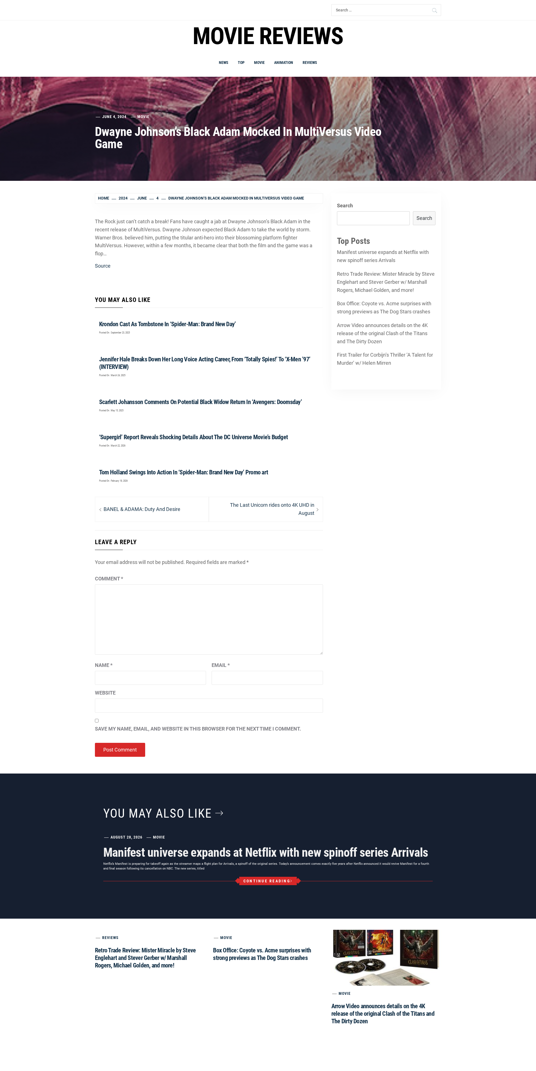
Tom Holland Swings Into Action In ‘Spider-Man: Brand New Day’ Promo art (183, 472)
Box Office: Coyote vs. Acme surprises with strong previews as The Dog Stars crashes (384, 307)
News (223, 62)
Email (221, 665)
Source (103, 266)
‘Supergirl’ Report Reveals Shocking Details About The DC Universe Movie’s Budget (193, 437)
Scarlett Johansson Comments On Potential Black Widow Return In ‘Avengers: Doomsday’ (200, 401)
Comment (109, 579)
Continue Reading (266, 881)
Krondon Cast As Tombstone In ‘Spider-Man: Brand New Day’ (167, 324)
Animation (283, 62)
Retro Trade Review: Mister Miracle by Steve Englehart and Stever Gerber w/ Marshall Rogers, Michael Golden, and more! (386, 282)
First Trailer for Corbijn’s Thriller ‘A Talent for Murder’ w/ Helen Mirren (385, 359)
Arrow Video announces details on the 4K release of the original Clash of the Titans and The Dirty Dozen (382, 333)
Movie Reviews (268, 36)
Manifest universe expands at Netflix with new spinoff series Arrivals (383, 256)
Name (104, 665)
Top (241, 62)
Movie (259, 62)
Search (345, 205)
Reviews (310, 62)
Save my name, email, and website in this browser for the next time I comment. (198, 729)
